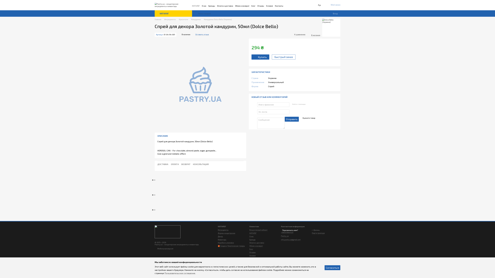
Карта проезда (318, 233)
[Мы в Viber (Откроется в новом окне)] (303, 6)
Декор (220, 236)
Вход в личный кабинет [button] (258, 230)
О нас (204, 6)
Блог (253, 6)
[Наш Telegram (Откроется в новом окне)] (295, 6)
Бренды (211, 6)
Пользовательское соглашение (179, 273)
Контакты (279, 6)
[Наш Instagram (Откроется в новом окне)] (288, 6)
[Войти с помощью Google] (312, 104)
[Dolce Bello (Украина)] (331, 28)
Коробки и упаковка (226, 243)
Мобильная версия (165, 248)
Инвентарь (222, 240)
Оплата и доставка (225, 6)
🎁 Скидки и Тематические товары (231, 246)
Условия (269, 6)
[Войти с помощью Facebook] (308, 104)
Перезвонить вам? (290, 230)
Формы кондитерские (226, 233)
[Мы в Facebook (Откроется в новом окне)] (292, 6)
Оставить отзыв (202, 34)
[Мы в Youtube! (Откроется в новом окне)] (299, 6)
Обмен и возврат (242, 6)
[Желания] (318, 13)
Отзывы (260, 6)
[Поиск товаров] (196, 13)
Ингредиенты (223, 230)
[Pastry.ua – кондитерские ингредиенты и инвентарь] (167, 231)
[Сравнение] (310, 13)
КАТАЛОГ (196, 6)
